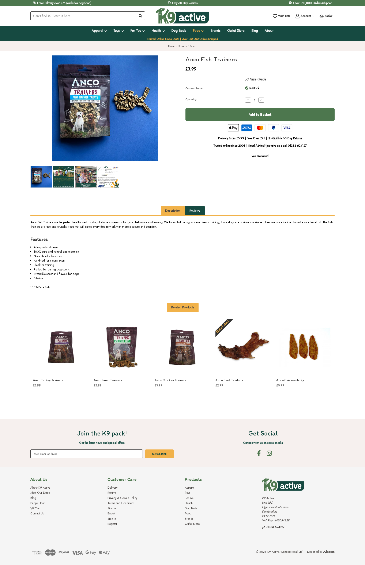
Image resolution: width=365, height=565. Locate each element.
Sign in (112, 519)
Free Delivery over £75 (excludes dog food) (64, 3)
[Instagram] (269, 453)
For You (135, 30)
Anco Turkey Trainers (48, 380)
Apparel (97, 30)
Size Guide (258, 79)
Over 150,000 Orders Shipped (312, 3)
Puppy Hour (37, 503)
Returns (112, 493)
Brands (216, 30)
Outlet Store (236, 30)
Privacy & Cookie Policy (122, 498)
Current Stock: (194, 88)
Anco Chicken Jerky (290, 380)
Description (172, 210)
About (269, 30)
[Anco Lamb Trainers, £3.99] (121, 347)
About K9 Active (40, 487)
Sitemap (112, 508)
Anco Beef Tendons (229, 380)
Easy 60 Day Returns (184, 3)
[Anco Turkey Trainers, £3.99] (61, 347)
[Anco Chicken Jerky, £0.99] (304, 347)
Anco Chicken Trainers (170, 380)
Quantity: (191, 99)
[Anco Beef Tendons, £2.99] (243, 347)
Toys (116, 30)
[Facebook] (259, 453)
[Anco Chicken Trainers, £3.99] (182, 347)
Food (196, 30)
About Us (38, 479)
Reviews (194, 210)
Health (156, 30)
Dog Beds (178, 30)
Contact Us (37, 513)
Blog (254, 30)
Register (112, 524)
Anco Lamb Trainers (108, 380)
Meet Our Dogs (40, 493)
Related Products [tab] (182, 307)
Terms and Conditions (121, 503)
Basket (111, 513)
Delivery (112, 487)
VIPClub (35, 508)
